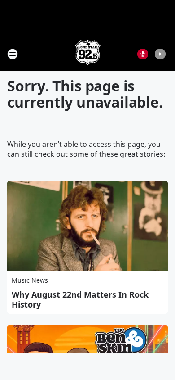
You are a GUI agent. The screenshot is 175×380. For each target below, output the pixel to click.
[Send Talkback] (142, 54)
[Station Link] (87, 53)
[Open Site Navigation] (12, 54)
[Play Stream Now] (160, 54)
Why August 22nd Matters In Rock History (80, 299)
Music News (30, 280)
